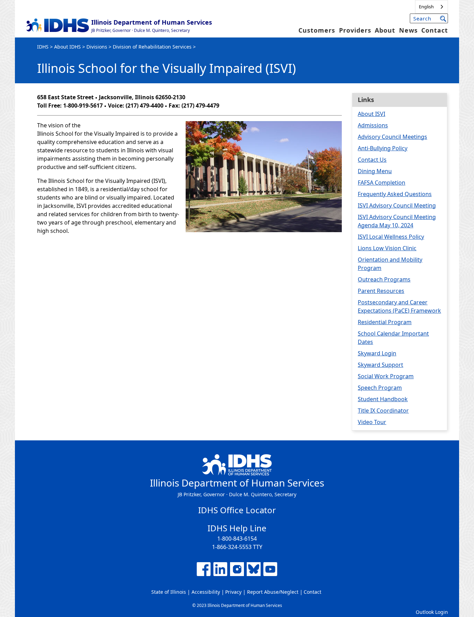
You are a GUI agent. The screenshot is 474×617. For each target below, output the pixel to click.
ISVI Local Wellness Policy (391, 236)
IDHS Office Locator (237, 510)
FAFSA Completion (381, 182)
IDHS (43, 46)
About (385, 30)
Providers (355, 30)
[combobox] (431, 7)
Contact (434, 30)
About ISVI (371, 114)
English (426, 6)
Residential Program (385, 322)
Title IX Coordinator (383, 410)
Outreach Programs (384, 279)
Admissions (373, 125)
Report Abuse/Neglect (272, 592)
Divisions (96, 46)
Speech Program (380, 387)
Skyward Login (377, 353)
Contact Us (372, 159)
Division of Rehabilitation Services (152, 46)
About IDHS (67, 46)
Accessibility (206, 592)
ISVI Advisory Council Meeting (397, 205)
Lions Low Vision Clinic (387, 248)
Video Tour (372, 422)
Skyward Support (380, 365)
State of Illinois (168, 592)
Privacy (233, 592)
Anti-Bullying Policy (382, 148)
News (408, 30)
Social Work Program (386, 376)
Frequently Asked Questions (395, 194)
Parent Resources (381, 291)
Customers (316, 30)
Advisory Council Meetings (392, 137)
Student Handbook (383, 399)
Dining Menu (375, 171)
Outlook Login (432, 612)
